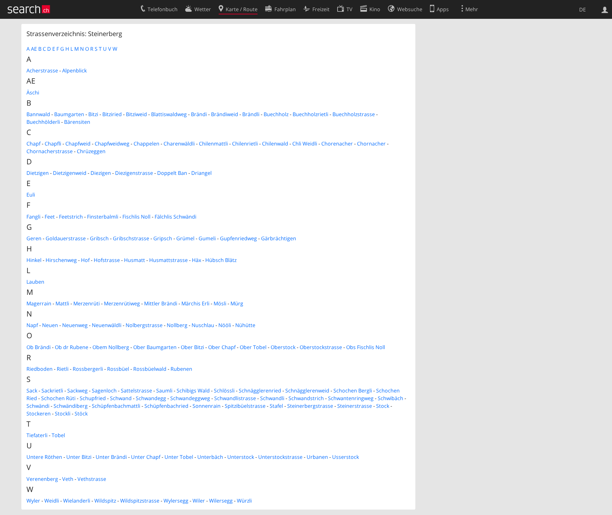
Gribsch (99, 238)
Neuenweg (75, 325)
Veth (67, 478)
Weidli (51, 500)
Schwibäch (390, 398)
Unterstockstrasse (280, 456)
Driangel (201, 172)
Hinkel (33, 260)
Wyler (33, 500)
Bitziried (112, 114)
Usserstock (345, 456)
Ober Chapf (222, 347)
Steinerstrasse (354, 405)
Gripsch (162, 238)
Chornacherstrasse (49, 151)
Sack (31, 390)
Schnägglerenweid (307, 390)
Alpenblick (74, 70)
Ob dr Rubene (71, 347)
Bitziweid (136, 114)
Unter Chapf (145, 456)
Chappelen (146, 143)
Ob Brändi (38, 347)
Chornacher (371, 143)
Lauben (35, 281)
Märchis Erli (195, 303)
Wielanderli (76, 500)
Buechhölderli (43, 121)
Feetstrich (71, 216)
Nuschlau (203, 325)
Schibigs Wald (193, 390)
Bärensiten (77, 121)
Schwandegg (151, 398)
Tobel (58, 435)
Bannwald (38, 114)
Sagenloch (104, 390)
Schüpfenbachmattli (116, 405)
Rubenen (181, 368)
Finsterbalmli (102, 216)
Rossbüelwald (149, 368)
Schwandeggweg (190, 398)
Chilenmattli (213, 143)
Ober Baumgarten (155, 347)
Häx (196, 260)
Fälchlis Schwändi (175, 216)
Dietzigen (37, 172)
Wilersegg (221, 500)
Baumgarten (69, 114)
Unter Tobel (178, 456)
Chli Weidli (304, 143)
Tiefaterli (36, 435)
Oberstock (283, 347)
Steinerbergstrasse (310, 405)
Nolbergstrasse (144, 325)
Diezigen (101, 172)
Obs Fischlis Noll (365, 347)
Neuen (50, 325)
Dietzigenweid (69, 172)
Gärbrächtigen (278, 238)
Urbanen (317, 456)
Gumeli (207, 238)
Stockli (62, 413)
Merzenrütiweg (122, 303)
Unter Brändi (111, 456)
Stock (382, 405)
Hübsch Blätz (221, 260)
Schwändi (37, 405)
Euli (30, 194)
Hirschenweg (61, 260)
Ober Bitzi (192, 347)
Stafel (276, 405)
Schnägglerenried (260, 390)
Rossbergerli (88, 368)
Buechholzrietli (310, 114)
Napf (32, 325)
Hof (85, 260)
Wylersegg (176, 500)
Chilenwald (275, 143)
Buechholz (276, 114)
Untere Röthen (44, 456)
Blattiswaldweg (169, 114)
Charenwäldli (179, 143)
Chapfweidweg (112, 143)
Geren (33, 238)
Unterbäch (210, 456)
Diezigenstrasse (134, 172)
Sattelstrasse (136, 390)
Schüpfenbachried (166, 405)
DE (582, 9)
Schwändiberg (71, 405)
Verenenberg (42, 478)
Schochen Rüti (58, 398)
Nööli (224, 325)
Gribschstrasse (131, 238)
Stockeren (38, 413)
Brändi (199, 114)
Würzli (244, 500)
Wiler (199, 500)
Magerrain (38, 303)
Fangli (33, 216)
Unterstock (240, 456)
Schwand (121, 398)
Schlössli (224, 390)
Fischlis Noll (136, 216)
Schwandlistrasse (235, 398)
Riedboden (39, 368)
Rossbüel (118, 368)
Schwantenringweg (351, 398)
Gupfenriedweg (238, 238)
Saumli (164, 390)
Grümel (185, 238)
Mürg (236, 303)
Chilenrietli (245, 143)
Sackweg (77, 390)
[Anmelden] (605, 9)
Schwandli (272, 398)
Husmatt (134, 260)
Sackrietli (52, 390)
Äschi (32, 92)
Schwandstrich (306, 398)
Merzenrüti (86, 303)
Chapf (33, 143)
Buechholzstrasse (353, 114)
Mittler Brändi (160, 303)
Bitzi (93, 114)
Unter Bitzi (78, 456)
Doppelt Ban (172, 172)
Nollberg (177, 325)
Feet (50, 216)
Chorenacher (337, 143)
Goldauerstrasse (66, 238)
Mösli (220, 303)
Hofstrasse (107, 260)
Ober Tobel (253, 347)
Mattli (62, 303)
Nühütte (245, 325)
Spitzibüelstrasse (245, 405)
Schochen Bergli (352, 390)
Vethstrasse (91, 478)
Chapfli (53, 143)
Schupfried (93, 398)
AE (34, 48)
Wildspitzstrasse (139, 500)
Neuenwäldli (106, 325)
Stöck (81, 413)
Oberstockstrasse (321, 347)
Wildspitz (105, 500)
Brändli (250, 114)
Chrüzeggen (91, 151)
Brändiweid (224, 114)
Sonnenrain (207, 405)
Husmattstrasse (168, 260)
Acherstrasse (42, 70)
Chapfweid (78, 143)
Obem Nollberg (110, 347)
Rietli (63, 368)
